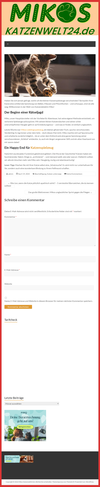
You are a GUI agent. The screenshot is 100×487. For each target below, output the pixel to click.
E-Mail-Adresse (12, 270)
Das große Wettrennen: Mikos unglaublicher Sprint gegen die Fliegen (60, 192)
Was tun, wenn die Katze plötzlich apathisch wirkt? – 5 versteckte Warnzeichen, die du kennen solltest (48, 184)
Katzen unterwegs (54, 174)
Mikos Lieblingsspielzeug (32, 129)
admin (10, 174)
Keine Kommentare (74, 174)
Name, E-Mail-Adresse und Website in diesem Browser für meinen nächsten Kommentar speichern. (48, 301)
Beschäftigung (40, 174)
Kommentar (10, 216)
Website (8, 284)
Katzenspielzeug (42, 147)
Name (7, 254)
